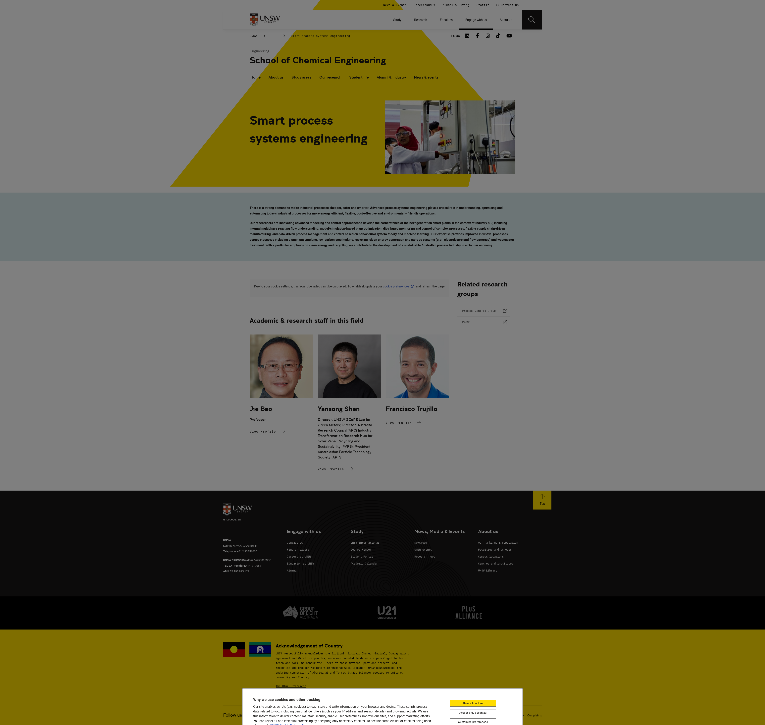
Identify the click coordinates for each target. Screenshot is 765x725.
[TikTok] (498, 35)
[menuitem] (397, 20)
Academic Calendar (364, 563)
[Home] (265, 19)
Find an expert (298, 549)
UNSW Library (487, 570)
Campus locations (491, 556)
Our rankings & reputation (498, 542)
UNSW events (423, 549)
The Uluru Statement (291, 686)
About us (276, 77)
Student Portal (362, 556)
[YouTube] (508, 35)
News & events (426, 77)
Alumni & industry (391, 77)
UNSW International (365, 542)
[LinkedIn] (467, 35)
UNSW (253, 36)
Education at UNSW (300, 563)
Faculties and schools (495, 549)
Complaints (534, 715)
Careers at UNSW (299, 556)
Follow (455, 36)
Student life (359, 77)
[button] (542, 500)
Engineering (259, 51)
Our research (330, 77)
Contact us (295, 542)
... (274, 36)
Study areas (301, 77)
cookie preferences (396, 286)
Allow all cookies (472, 703)
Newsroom (420, 542)
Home (255, 77)
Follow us (232, 715)
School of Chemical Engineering (318, 60)
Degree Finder (361, 549)
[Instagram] (488, 35)
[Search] (532, 20)
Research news (424, 556)
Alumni (291, 570)
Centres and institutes (495, 563)
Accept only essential (472, 712)
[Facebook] (477, 35)
